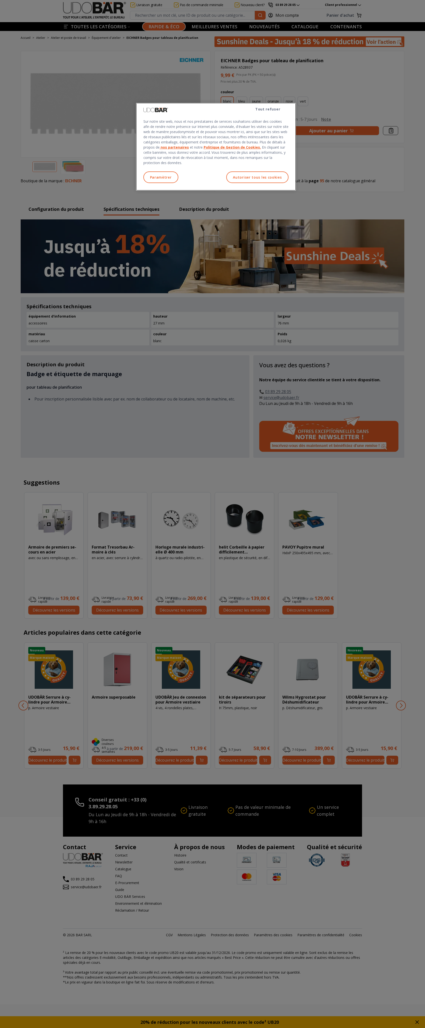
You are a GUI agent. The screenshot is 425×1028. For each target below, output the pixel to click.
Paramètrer (161, 177)
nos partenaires (174, 147)
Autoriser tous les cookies (257, 177)
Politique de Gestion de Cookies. (232, 147)
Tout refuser (267, 109)
